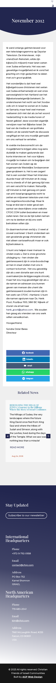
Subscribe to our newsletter (26, 515)
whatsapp (30, 372)
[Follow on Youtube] (32, 526)
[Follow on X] (24, 526)
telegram (29, 379)
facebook (30, 353)
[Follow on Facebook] (9, 526)
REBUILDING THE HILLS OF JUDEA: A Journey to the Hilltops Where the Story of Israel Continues (28, 407)
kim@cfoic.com (20, 620)
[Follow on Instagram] (16, 526)
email (29, 366)
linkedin (29, 359)
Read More (17, 447)
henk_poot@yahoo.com (19, 309)
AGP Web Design (32, 677)
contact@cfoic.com (23, 565)
